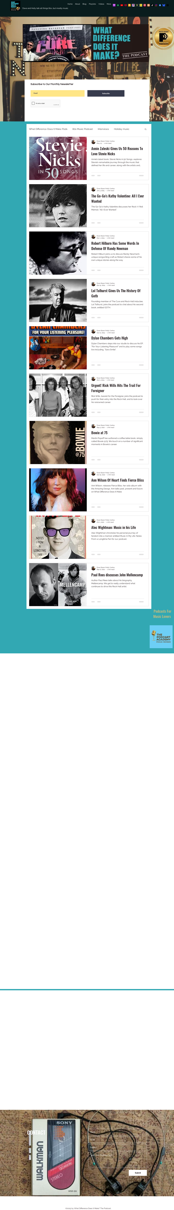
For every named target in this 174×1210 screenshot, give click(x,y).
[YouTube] (122, 5)
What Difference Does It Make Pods (48, 129)
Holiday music (121, 129)
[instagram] (156, 5)
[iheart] (125, 5)
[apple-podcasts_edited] (114, 5)
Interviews (103, 129)
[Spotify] (118, 5)
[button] (145, 129)
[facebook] (160, 5)
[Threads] (167, 5)
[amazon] (129, 5)
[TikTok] (152, 5)
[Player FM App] (144, 5)
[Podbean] (137, 5)
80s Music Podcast (82, 129)
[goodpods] (141, 5)
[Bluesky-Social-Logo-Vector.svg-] (164, 5)
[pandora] (133, 5)
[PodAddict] (148, 5)
